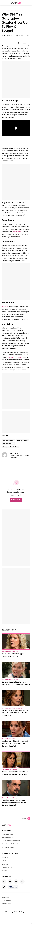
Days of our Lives (22, 440)
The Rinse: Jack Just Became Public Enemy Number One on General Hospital (14, 802)
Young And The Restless (10, 447)
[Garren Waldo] (5, 455)
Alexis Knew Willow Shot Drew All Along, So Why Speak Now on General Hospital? (15, 743)
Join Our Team (6, 861)
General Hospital (8, 440)
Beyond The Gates (8, 847)
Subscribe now (16, 499)
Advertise (5, 864)
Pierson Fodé (16, 232)
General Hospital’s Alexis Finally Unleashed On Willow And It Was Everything (15, 712)
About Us (5, 857)
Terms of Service (6, 900)
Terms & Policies (7, 867)
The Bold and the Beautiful (10, 844)
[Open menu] (2, 3)
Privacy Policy (5, 897)
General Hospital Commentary (12, 708)
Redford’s (5, 307)
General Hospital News (9, 739)
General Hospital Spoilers (10, 680)
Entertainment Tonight (14, 357)
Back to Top (21, 818)
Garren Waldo (9, 35)
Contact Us (5, 871)
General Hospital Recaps (10, 651)
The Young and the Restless (11, 841)
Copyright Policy (6, 903)
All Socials (13, 887)
